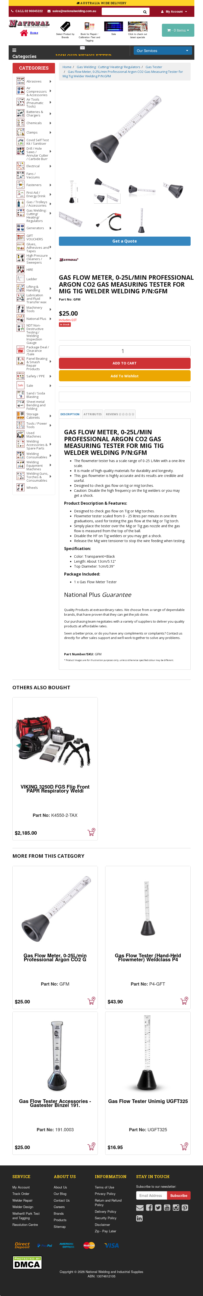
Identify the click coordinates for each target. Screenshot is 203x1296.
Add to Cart (125, 363)
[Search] (145, 11)
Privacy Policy (105, 1193)
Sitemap (60, 1226)
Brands (59, 1213)
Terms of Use (104, 1187)
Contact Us (62, 1200)
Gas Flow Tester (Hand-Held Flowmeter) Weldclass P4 (148, 957)
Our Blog (60, 1193)
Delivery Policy (105, 1211)
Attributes (93, 414)
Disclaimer (102, 1224)
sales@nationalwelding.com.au (74, 11)
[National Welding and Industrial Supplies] (29, 23)
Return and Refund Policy (108, 1202)
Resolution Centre (25, 1224)
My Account (174, 11)
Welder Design (22, 1206)
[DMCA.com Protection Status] (27, 1262)
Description (69, 414)
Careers (59, 1206)
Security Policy (106, 1217)
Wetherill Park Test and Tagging (26, 1215)
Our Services (147, 50)
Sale (113, 34)
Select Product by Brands (65, 35)
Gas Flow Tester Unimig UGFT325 (148, 1100)
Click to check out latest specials (137, 35)
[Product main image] (125, 128)
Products (60, 1219)
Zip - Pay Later (105, 1231)
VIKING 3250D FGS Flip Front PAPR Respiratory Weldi (55, 788)
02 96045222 (29, 11)
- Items (179, 30)
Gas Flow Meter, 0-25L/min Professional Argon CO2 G (55, 957)
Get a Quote (124, 241)
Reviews (112, 414)
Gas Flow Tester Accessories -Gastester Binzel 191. (55, 1102)
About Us (60, 1187)
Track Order (20, 1193)
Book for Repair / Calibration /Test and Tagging (89, 37)
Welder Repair (22, 1200)
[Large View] (72, 190)
